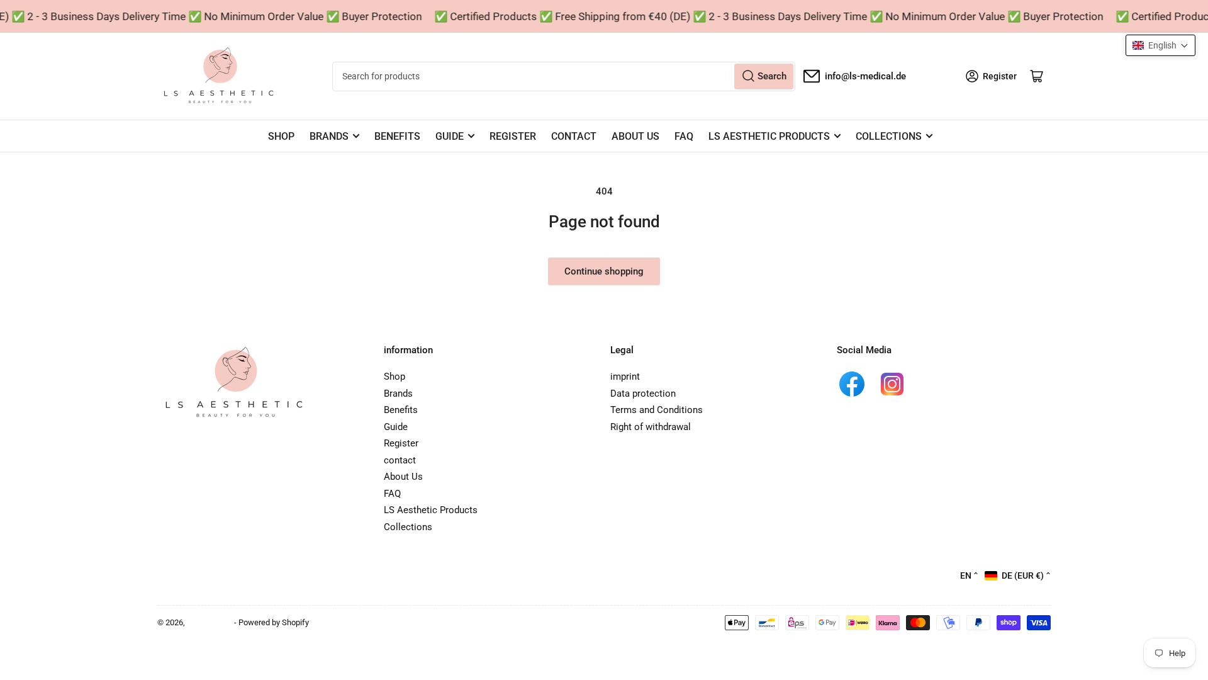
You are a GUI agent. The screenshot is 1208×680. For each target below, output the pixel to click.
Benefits (397, 136)
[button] (1160, 45)
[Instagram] (892, 384)
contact (573, 136)
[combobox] (563, 76)
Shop (281, 136)
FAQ (683, 136)
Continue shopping (604, 271)
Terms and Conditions (656, 410)
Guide (449, 136)
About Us (635, 136)
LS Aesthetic (209, 622)
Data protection (643, 393)
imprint (625, 376)
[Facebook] (852, 384)
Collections (889, 136)
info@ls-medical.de (865, 76)
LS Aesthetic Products (769, 136)
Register (512, 136)
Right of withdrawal (650, 427)
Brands (329, 136)
